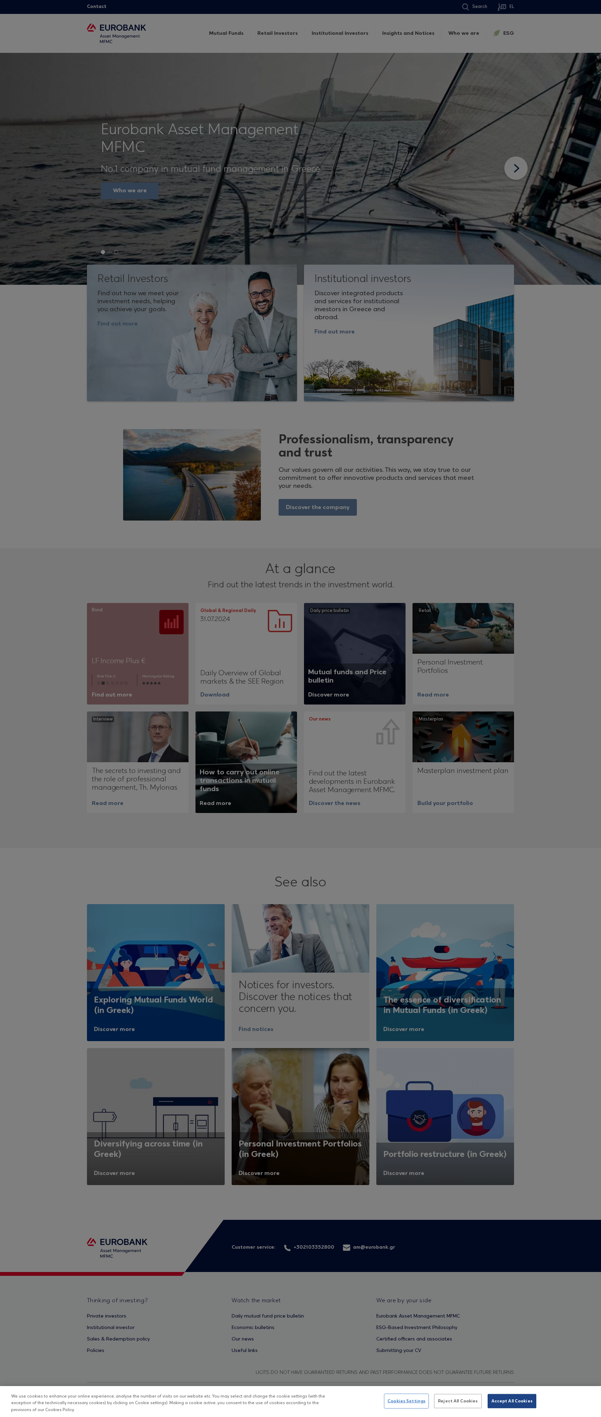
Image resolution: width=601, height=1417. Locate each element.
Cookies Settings (406, 1401)
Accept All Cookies (511, 1401)
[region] (300, 1401)
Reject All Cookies (458, 1401)
